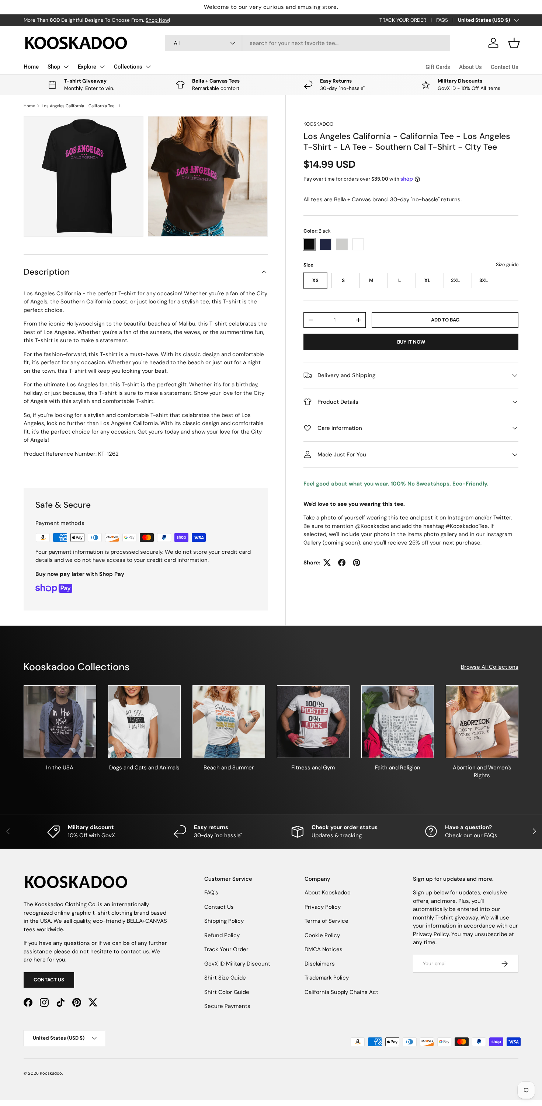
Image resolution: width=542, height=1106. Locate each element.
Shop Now (157, 20)
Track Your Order (226, 949)
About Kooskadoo (328, 892)
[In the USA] (60, 722)
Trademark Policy (327, 977)
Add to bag (445, 320)
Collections (128, 66)
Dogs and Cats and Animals (144, 767)
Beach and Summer (229, 767)
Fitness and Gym (313, 767)
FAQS (442, 20)
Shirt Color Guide (226, 992)
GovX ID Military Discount (237, 963)
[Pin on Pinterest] (356, 562)
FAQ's (211, 892)
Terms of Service (326, 921)
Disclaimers (320, 963)
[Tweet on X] (327, 562)
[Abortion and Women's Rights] (482, 722)
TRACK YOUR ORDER (402, 20)
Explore (87, 66)
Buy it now (411, 342)
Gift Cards (437, 67)
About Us (470, 67)
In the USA (59, 767)
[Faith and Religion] (398, 722)
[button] (514, 43)
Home (31, 66)
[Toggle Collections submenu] (148, 66)
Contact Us (504, 67)
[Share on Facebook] (341, 562)
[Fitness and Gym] (313, 722)
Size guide (507, 264)
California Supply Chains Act (341, 992)
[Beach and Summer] (229, 722)
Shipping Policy (224, 921)
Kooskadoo (318, 124)
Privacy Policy (323, 907)
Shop (54, 66)
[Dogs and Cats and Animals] (144, 722)
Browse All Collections (489, 667)
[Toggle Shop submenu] (66, 66)
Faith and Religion (397, 767)
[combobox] (308, 43)
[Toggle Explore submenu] (102, 66)
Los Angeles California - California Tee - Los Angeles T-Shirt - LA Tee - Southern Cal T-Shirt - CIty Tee (83, 105)
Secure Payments (227, 1006)
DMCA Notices (324, 949)
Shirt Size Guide (225, 977)
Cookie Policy (322, 935)
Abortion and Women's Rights (482, 771)
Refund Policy (222, 935)
